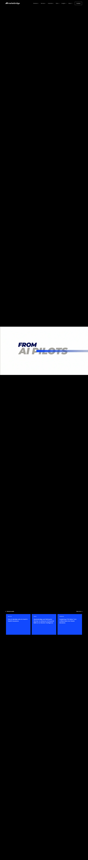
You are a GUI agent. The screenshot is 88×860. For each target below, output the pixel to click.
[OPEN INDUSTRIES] (53, 3)
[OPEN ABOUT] (72, 3)
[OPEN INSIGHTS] (66, 3)
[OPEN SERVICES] (45, 3)
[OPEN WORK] (59, 3)
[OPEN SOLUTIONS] (38, 3)
